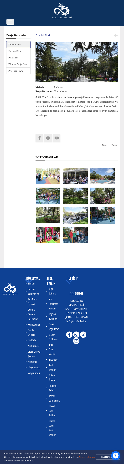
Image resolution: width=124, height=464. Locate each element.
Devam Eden (14, 51)
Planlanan (13, 57)
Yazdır (114, 145)
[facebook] (39, 138)
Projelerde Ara (15, 71)
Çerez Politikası (87, 457)
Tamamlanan (14, 44)
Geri (104, 145)
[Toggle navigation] (10, 22)
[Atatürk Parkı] (77, 61)
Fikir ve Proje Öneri (18, 64)
